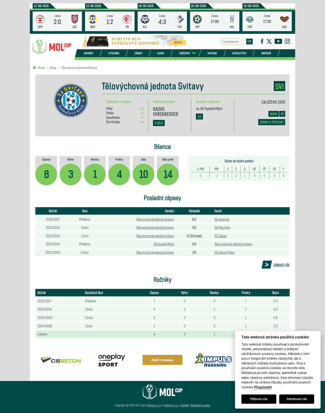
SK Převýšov (222, 227)
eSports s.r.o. (171, 405)
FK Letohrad (221, 219)
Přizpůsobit (263, 387)
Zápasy (138, 53)
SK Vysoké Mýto (211, 108)
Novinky (88, 53)
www (273, 114)
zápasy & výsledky (272, 122)
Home (41, 67)
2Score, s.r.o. (154, 405)
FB (282, 114)
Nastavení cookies (200, 405)
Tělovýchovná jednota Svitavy (79, 67)
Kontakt (185, 405)
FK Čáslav (220, 235)
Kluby (160, 53)
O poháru (114, 53)
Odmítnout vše (297, 399)
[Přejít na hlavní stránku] (52, 47)
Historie (212, 53)
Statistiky (184, 53)
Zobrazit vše (282, 265)
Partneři (266, 53)
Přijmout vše (259, 399)
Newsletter (239, 53)
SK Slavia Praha (224, 252)
